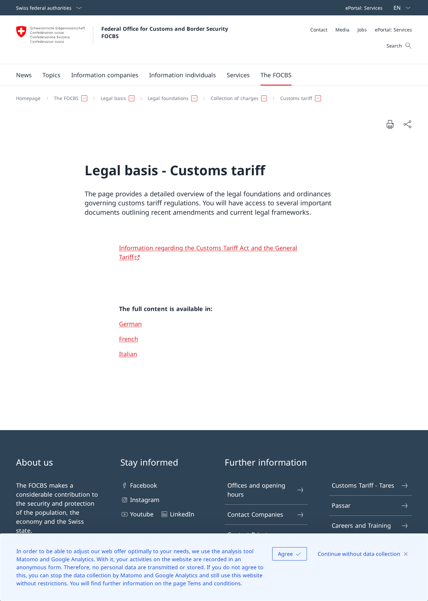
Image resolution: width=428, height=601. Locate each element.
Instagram (144, 500)
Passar (341, 505)
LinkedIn (182, 514)
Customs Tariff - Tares (363, 485)
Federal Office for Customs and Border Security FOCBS (165, 32)
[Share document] (407, 124)
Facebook (143, 485)
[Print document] (390, 124)
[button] (24, 75)
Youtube (141, 514)
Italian (128, 354)
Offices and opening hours (256, 489)
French (128, 339)
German (130, 324)
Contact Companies (255, 514)
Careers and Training (361, 525)
